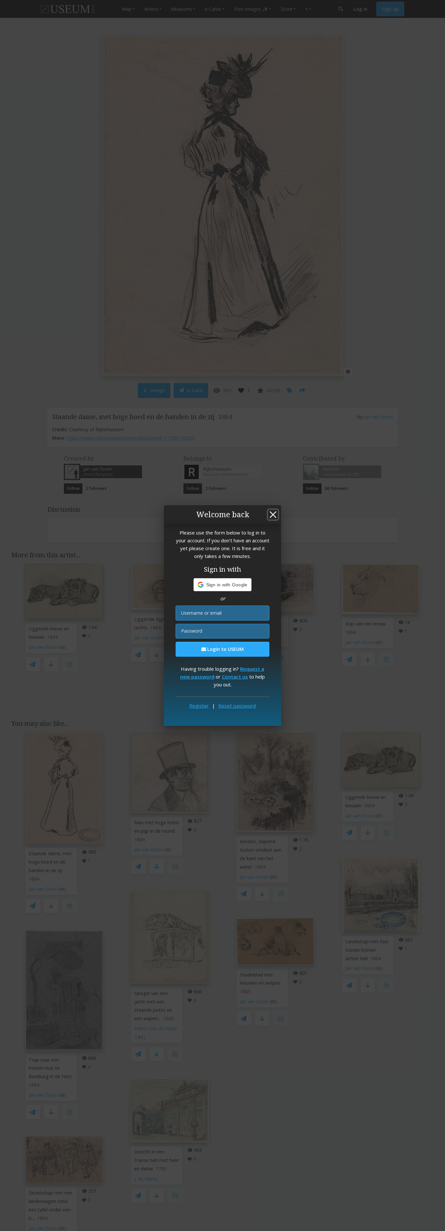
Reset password (237, 705)
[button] (223, 584)
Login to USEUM (225, 649)
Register (199, 705)
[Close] (273, 515)
